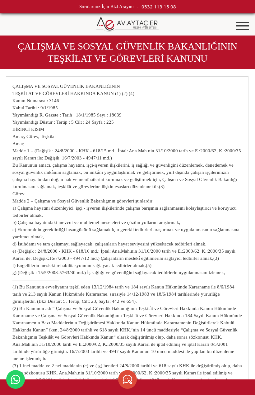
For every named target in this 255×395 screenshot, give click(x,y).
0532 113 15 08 (158, 6)
